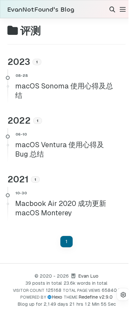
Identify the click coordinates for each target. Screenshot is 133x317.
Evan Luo (88, 276)
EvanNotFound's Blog (40, 9)
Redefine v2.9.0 (95, 297)
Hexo (57, 297)
